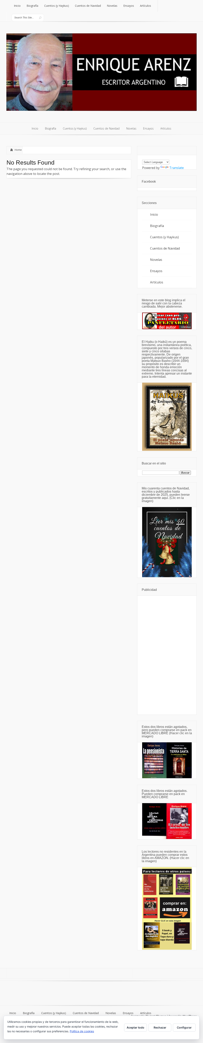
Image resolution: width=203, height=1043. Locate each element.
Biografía (157, 226)
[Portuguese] (158, 156)
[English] (144, 156)
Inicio (154, 214)
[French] (154, 156)
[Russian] (168, 156)
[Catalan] (173, 156)
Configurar (184, 1027)
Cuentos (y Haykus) (164, 237)
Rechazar (160, 1027)
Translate (176, 168)
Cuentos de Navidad (165, 248)
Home (18, 150)
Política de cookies (82, 1031)
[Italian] (163, 156)
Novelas (156, 259)
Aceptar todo (135, 1027)
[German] (149, 156)
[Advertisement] (167, 655)
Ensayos (156, 271)
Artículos (156, 282)
